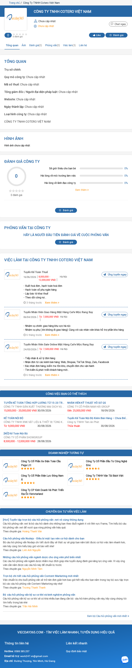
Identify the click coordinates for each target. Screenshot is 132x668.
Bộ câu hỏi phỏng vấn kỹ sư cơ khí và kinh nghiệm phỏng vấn (39, 594)
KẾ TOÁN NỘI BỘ (13, 418)
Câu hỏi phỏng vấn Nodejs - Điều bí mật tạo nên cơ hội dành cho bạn (43, 538)
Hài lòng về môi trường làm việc (58, 175)
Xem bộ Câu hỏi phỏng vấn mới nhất (107, 616)
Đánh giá (118, 35)
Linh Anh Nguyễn (31, 550)
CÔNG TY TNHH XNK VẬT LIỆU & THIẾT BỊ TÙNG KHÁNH (34, 422)
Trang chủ (14, 2)
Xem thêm (51, 302)
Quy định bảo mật (76, 651)
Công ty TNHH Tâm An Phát (83, 422)
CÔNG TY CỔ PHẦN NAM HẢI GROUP (88, 406)
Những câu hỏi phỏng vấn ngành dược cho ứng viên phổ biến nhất (42, 557)
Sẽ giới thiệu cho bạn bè (62, 168)
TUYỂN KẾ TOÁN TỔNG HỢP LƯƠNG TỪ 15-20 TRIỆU (34, 402)
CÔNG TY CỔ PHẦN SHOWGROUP (23, 437)
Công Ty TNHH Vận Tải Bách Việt (104, 475)
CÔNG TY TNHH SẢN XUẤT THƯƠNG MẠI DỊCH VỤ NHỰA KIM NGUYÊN (34, 406)
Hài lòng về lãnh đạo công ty (60, 182)
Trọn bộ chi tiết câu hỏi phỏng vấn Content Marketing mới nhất (41, 576)
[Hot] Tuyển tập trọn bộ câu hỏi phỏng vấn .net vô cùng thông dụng (43, 519)
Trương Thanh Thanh (34, 587)
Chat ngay (119, 24)
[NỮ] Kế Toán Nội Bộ (16, 433)
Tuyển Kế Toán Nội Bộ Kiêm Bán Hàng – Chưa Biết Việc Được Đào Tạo (97, 418)
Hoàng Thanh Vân (32, 531)
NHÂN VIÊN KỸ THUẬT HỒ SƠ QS (86, 402)
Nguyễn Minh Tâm (32, 568)
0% (126, 168)
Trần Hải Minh (30, 606)
